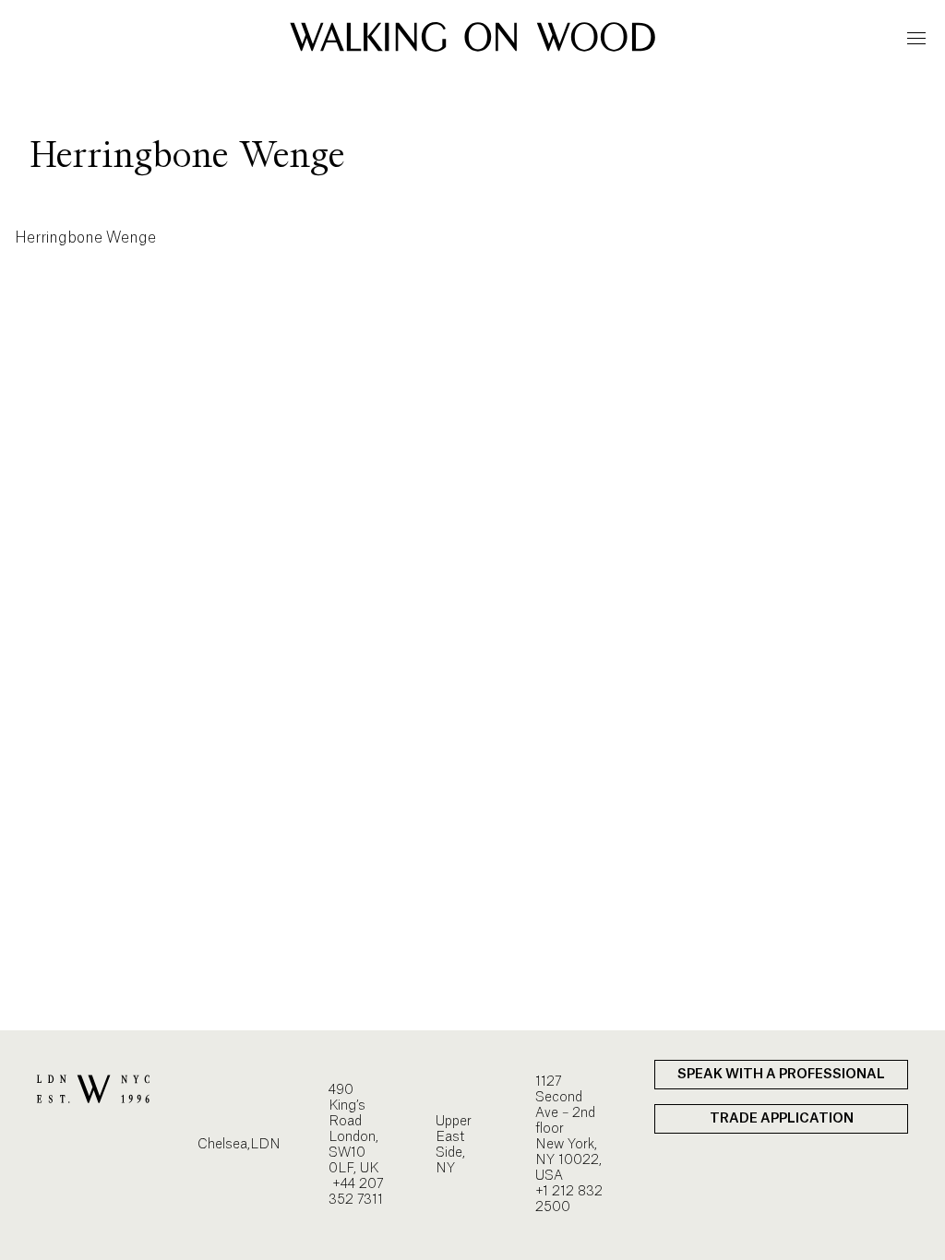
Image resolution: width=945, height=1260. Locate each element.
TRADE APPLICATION (782, 1118)
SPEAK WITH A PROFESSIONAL (781, 1074)
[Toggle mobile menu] (916, 38)
